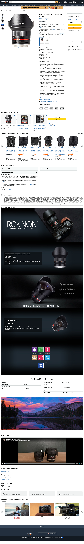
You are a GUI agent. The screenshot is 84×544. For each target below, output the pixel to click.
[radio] (2, 15)
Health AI (7, 5)
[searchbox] (33, 2)
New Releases (34, 5)
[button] (3, 5)
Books (59, 5)
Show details (52, 125)
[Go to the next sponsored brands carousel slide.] (82, 512)
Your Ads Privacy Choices (56, 537)
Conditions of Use (25, 537)
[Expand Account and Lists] (71, 2)
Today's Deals (54, 5)
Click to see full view (21, 47)
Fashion (72, 5)
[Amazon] (4, 2)
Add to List (71, 41)
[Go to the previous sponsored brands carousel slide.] (2, 512)
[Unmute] (81, 463)
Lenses (14, 10)
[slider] (39, 463)
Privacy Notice (32, 537)
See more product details (45, 99)
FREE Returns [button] (42, 27)
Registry (77, 5)
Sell (68, 5)
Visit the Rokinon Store (44, 18)
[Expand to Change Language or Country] (45, 533)
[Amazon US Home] (29, 534)
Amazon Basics (21, 5)
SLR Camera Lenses (27, 10)
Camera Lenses (19, 10)
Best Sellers (27, 5)
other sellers (54, 29)
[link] (24, 119)
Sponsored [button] (3, 501)
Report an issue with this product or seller (49, 101)
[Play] (2, 463)
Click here (32, 184)
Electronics (3, 10)
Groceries (41, 5)
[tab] (39, 427)
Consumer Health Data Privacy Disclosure (43, 537)
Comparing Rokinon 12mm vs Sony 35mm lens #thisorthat (18, 440)
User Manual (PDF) (5, 471)
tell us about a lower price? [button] (15, 189)
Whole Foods (47, 5)
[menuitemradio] (79, 463)
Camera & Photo (9, 10)
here (3, 181)
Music (81, 5)
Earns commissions (17, 439)
